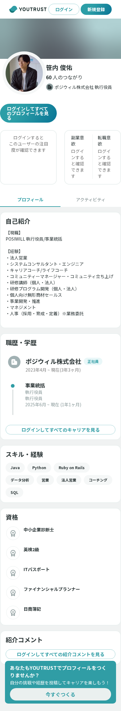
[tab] (30, 199)
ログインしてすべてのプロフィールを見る (28, 113)
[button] (60, 39)
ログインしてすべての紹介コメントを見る (61, 654)
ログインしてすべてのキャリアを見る (60, 429)
